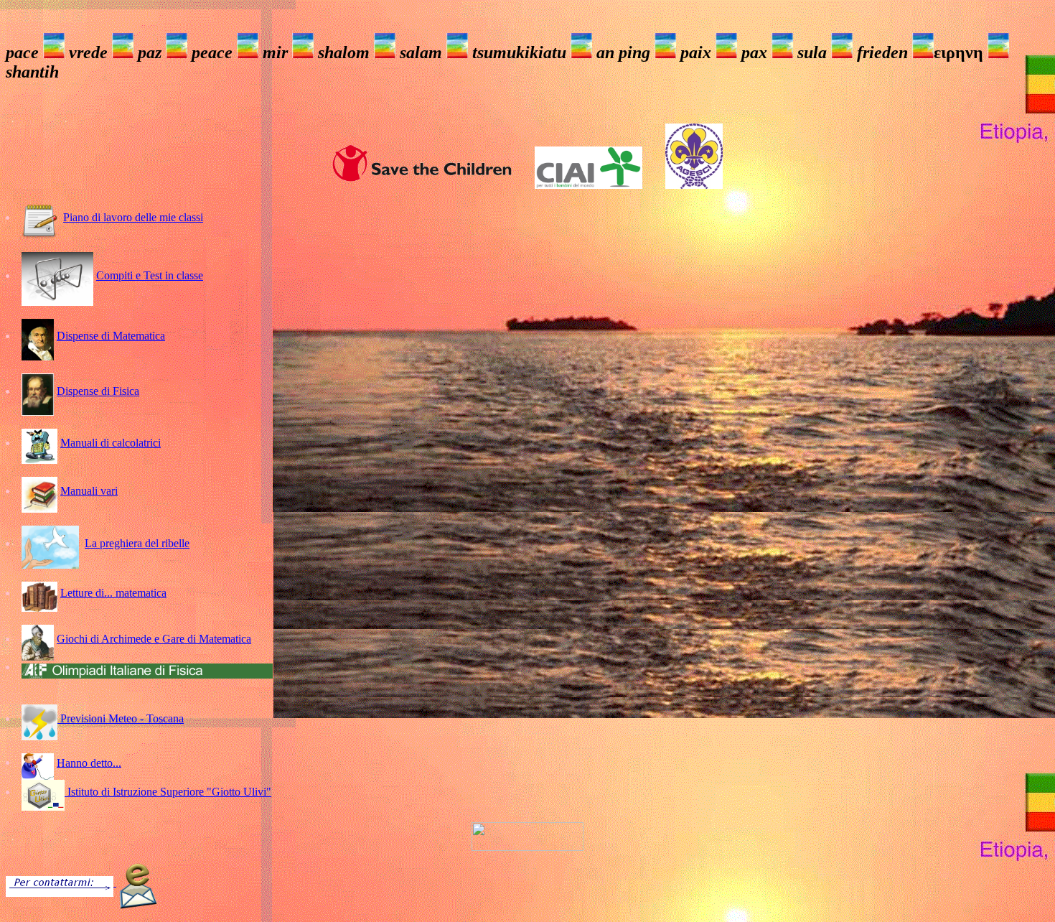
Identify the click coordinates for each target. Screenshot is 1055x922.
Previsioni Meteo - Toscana (120, 718)
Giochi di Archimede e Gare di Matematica (154, 639)
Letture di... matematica (113, 593)
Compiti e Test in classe (149, 275)
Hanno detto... (89, 762)
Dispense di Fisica (98, 391)
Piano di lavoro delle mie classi (133, 217)
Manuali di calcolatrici (110, 443)
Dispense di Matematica (111, 336)
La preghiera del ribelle (137, 543)
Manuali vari (89, 491)
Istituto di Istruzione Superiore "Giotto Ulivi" (168, 792)
